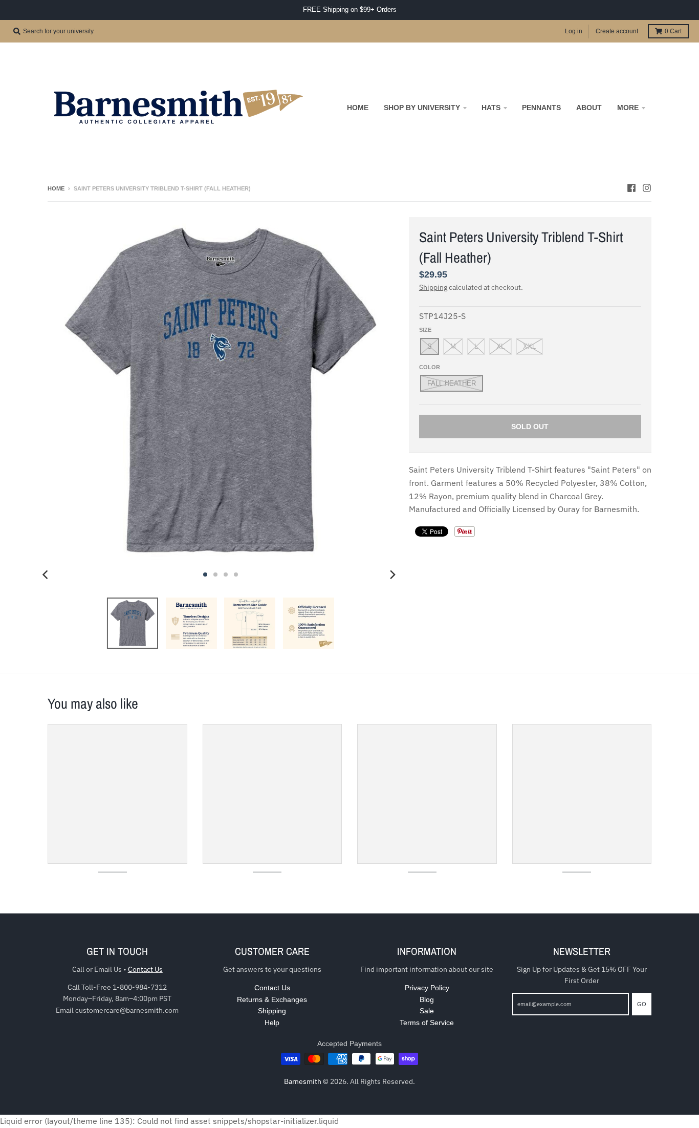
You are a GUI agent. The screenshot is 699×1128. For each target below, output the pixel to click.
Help (272, 1022)
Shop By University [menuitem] (422, 107)
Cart (673, 31)
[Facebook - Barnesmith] (631, 188)
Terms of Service (427, 1022)
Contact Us (145, 969)
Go (641, 1004)
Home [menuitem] (357, 107)
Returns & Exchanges (272, 999)
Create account (617, 31)
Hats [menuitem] (491, 107)
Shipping (433, 287)
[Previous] (46, 574)
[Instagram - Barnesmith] (646, 188)
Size (425, 330)
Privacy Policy (427, 988)
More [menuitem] (628, 107)
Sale (427, 1011)
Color (429, 367)
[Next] (392, 574)
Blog (427, 999)
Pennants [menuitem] (541, 107)
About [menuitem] (589, 107)
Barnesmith (302, 1081)
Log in (573, 31)
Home (56, 188)
